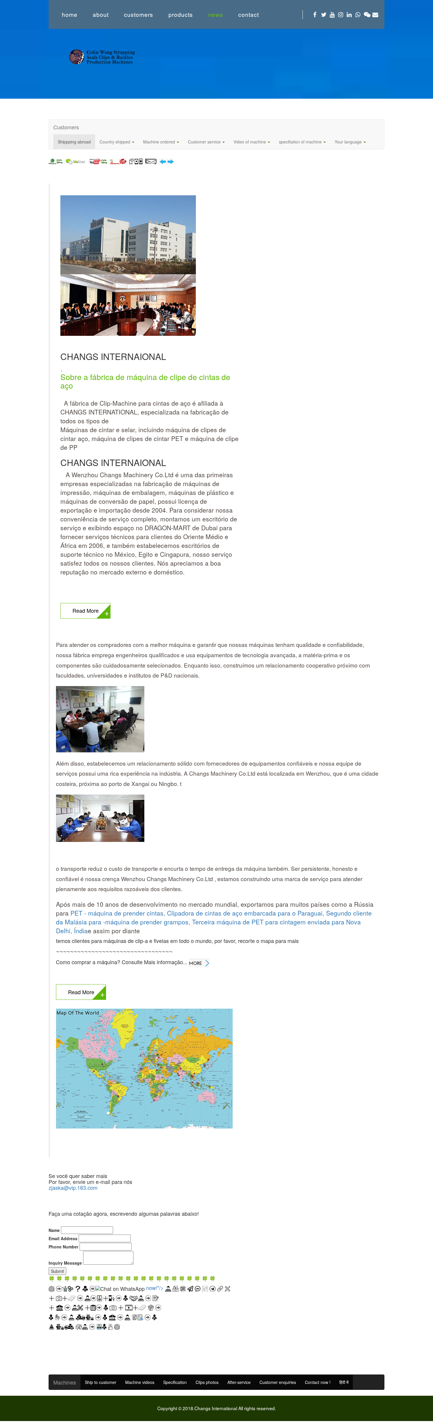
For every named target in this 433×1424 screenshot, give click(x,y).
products (180, 14)
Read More (85, 610)
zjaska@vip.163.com (73, 1187)
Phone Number (63, 1247)
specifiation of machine (301, 142)
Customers (66, 127)
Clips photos (207, 1382)
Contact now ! (317, 1382)
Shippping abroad (74, 142)
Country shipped (115, 142)
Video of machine (250, 142)
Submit (57, 1271)
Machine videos (139, 1382)
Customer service (205, 142)
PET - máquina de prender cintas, (118, 912)
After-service (239, 1382)
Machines (64, 1382)
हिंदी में (343, 1382)
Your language (349, 142)
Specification (175, 1382)
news (215, 14)
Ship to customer (100, 1382)
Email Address (63, 1238)
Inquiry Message (65, 1263)
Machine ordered (159, 142)
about (101, 14)
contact (248, 14)
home (69, 14)
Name (54, 1230)
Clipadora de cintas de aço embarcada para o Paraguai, (246, 912)
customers (138, 14)
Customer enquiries (278, 1382)
